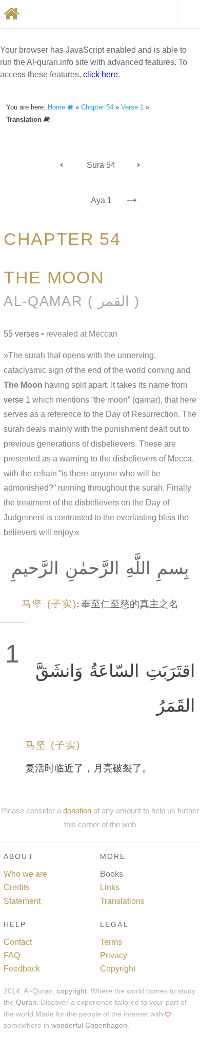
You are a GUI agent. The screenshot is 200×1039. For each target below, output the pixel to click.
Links (109, 887)
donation (77, 810)
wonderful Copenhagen (89, 1025)
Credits (17, 887)
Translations (122, 901)
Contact (18, 942)
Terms (111, 942)
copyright (72, 991)
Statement (22, 901)
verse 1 (17, 399)
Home (57, 107)
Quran (26, 1002)
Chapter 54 (97, 107)
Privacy (113, 955)
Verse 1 (132, 107)
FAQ (12, 955)
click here (100, 74)
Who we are (25, 874)
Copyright (117, 968)
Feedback (22, 968)
